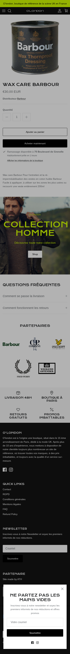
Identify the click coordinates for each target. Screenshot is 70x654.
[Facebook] (32, 642)
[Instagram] (37, 642)
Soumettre (35, 633)
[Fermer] (62, 589)
